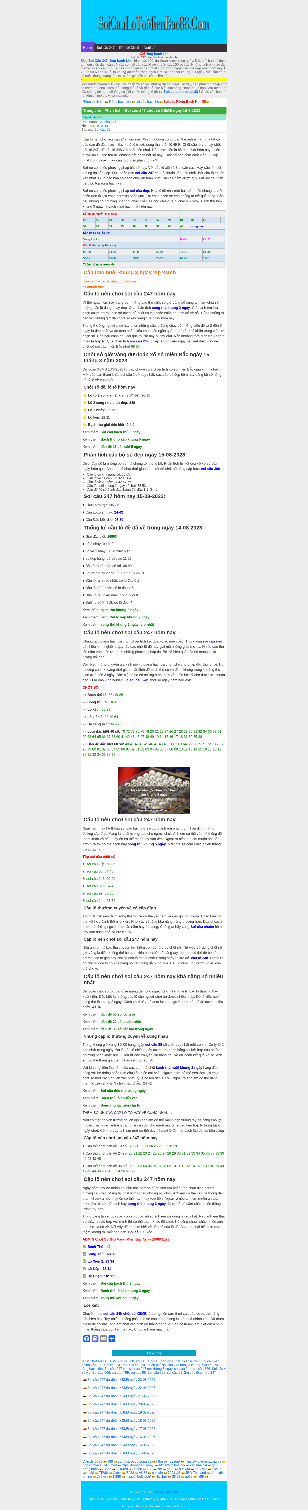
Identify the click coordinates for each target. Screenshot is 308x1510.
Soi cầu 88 (102, 129)
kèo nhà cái (198, 1465)
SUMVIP (122, 1469)
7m (159, 1469)
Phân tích (113, 110)
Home (87, 47)
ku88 (90, 1473)
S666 (107, 1469)
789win (102, 1476)
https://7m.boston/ (172, 1465)
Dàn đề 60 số (93, 1461)
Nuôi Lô (149, 47)
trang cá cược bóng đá (134, 1461)
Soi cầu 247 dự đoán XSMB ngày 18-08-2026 (121, 1420)
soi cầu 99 (174, 1372)
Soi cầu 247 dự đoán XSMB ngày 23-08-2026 (121, 1379)
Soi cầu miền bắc (166, 1492)
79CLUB (174, 1473)
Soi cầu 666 (101, 1372)
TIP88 (103, 1473)
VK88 (143, 1473)
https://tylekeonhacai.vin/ (203, 1461)
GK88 (176, 1476)
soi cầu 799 (120, 1372)
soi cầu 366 (201, 1369)
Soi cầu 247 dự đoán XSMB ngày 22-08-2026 (121, 1388)
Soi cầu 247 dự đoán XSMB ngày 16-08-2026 (121, 1437)
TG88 (117, 1476)
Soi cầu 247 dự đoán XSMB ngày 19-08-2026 (121, 1412)
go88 (170, 1469)
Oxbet (117, 1473)
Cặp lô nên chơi (93, 117)
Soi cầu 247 (106, 47)
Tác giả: (87, 129)
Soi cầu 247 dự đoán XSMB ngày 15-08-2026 (121, 1445)
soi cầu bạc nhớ (147, 101)
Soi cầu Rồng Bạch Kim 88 (184, 101)
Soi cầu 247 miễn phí (144, 1365)
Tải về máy (154, 1353)
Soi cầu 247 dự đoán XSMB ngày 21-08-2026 (121, 1396)
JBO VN (201, 1469)
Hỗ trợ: (87, 125)
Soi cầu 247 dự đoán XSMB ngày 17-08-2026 (121, 1429)
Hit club (161, 1476)
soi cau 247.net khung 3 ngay (150, 1369)
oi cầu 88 (127, 1361)
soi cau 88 (138, 1372)
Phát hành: (90, 122)
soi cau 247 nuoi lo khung (181, 1365)
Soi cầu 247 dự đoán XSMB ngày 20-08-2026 (121, 1404)
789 (150, 1469)
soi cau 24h (182, 1369)
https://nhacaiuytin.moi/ (100, 1465)
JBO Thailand (195, 1473)
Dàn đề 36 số (129, 47)
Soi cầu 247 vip (115, 1369)
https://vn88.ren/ (168, 1461)
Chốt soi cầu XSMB (104, 1361)
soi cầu (141, 1361)
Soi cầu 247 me (115, 1365)
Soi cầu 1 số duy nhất (164, 1361)
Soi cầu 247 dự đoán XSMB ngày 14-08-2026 (121, 1453)
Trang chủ (92, 110)
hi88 (200, 1476)
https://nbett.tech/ (138, 1476)
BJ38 (130, 1473)
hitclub (216, 1469)
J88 (110, 1461)
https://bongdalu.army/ (138, 1465)
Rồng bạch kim (94, 101)
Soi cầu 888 (156, 1372)
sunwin (184, 1469)
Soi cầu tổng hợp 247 (200, 1372)
